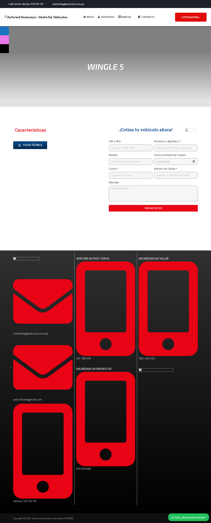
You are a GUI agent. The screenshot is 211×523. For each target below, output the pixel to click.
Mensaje (114, 182)
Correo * (113, 168)
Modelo (113, 155)
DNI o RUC (115, 141)
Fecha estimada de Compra (170, 155)
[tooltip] (4, 30)
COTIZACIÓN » (191, 17)
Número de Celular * (165, 168)
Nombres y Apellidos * (167, 141)
